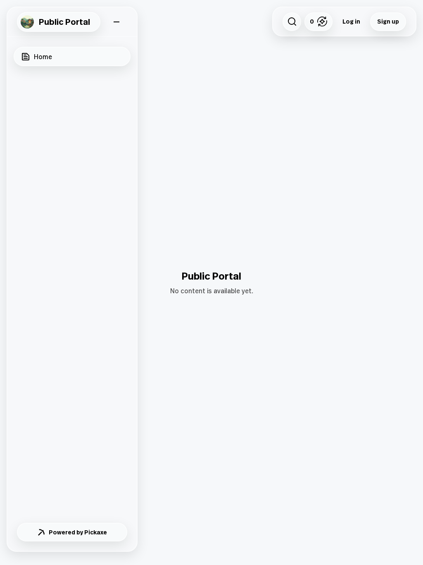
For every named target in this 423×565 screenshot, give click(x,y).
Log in (351, 21)
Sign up (388, 21)
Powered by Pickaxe (78, 532)
